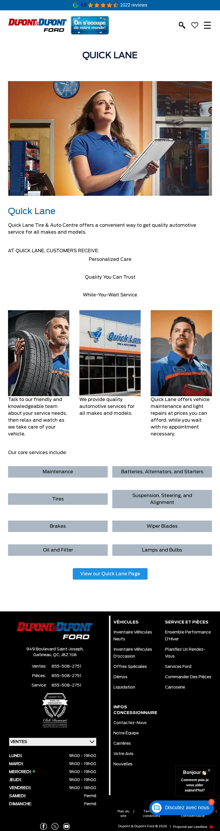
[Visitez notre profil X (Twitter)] (55, 826)
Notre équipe (126, 733)
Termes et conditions (151, 814)
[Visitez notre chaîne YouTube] (66, 826)
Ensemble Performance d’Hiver (188, 635)
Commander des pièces (188, 677)
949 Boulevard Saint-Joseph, (55, 649)
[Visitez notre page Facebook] (43, 826)
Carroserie (175, 687)
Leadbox (201, 826)
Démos (120, 677)
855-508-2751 (66, 666)
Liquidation (124, 687)
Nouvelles (123, 764)
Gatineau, (43, 655)
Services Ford (178, 667)
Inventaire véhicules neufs (132, 635)
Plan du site (123, 814)
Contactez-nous (130, 723)
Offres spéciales (130, 667)
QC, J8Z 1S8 (65, 655)
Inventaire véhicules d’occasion (132, 653)
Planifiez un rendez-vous (185, 653)
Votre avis (123, 754)
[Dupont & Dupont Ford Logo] (37, 25)
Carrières (122, 744)
